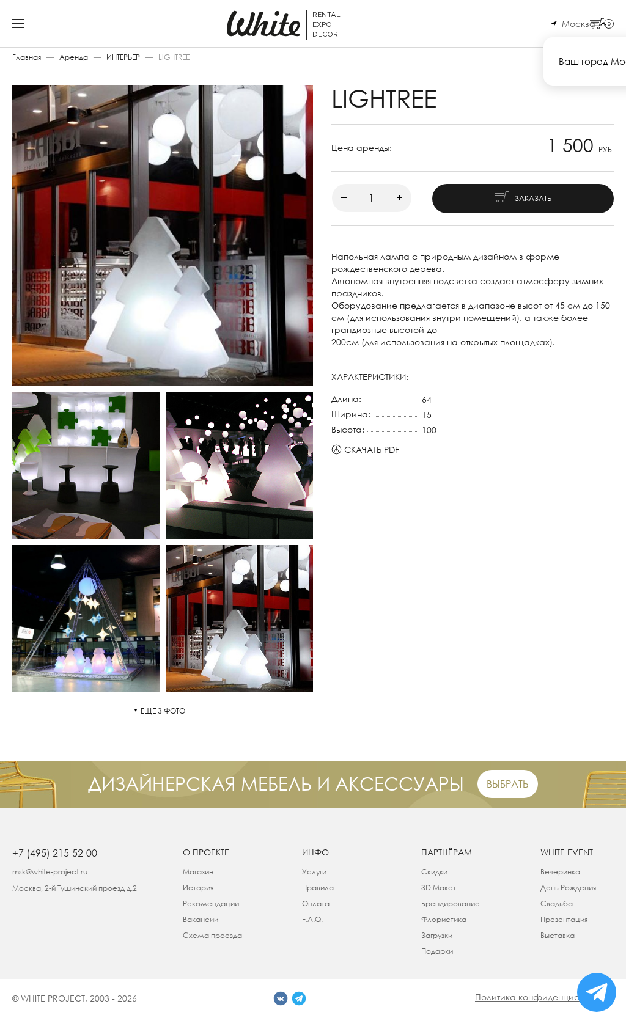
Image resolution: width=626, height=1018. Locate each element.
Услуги (314, 871)
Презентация (563, 919)
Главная (26, 57)
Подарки (437, 951)
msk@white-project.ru (49, 871)
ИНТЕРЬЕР (123, 57)
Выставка (557, 935)
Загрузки (436, 935)
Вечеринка (560, 871)
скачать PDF (371, 449)
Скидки (434, 871)
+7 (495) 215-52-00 (54, 853)
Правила (318, 887)
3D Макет (438, 887)
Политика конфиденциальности (544, 997)
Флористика (443, 919)
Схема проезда (212, 935)
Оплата (316, 903)
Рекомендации (211, 903)
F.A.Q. (312, 919)
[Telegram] (299, 998)
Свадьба (556, 903)
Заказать (533, 198)
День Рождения (568, 887)
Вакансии (200, 919)
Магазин (198, 871)
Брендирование (450, 903)
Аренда (73, 57)
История (198, 887)
